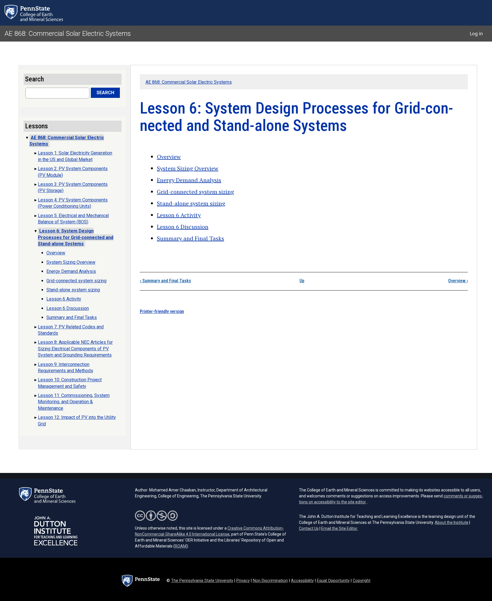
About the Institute (451, 522)
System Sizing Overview (187, 168)
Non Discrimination (270, 580)
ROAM (180, 546)
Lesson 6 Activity (179, 215)
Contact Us (309, 528)
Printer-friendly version (162, 311)
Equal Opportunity (333, 580)
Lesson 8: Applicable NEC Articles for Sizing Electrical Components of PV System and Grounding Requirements (75, 348)
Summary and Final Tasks (190, 238)
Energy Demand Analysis (189, 180)
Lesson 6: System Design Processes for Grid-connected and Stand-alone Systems (75, 237)
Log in (476, 33)
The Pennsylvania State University (202, 580)
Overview (169, 156)
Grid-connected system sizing (195, 191)
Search (105, 92)
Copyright (361, 580)
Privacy (243, 580)
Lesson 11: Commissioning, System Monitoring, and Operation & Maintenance (74, 402)
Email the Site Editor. (339, 528)
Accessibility (302, 580)
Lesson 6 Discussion (182, 226)
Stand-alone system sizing (191, 203)
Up (302, 280)
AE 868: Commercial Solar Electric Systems (68, 34)
